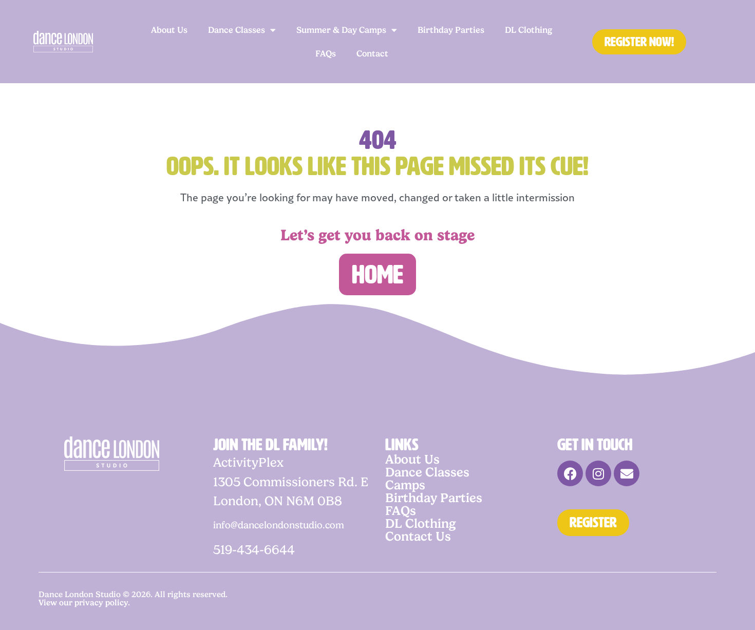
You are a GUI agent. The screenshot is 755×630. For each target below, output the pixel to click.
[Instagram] (598, 473)
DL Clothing (528, 30)
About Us (169, 30)
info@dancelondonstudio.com (278, 525)
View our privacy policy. (84, 602)
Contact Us (418, 536)
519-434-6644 (254, 549)
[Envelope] (626, 473)
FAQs (325, 53)
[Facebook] (570, 473)
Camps (405, 485)
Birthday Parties (451, 30)
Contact (372, 53)
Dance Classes (236, 30)
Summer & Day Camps (341, 30)
